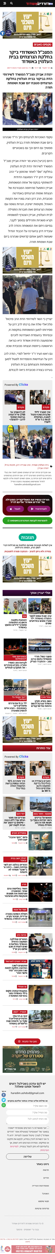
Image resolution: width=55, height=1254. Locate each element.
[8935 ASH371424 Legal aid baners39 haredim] (27, 37)
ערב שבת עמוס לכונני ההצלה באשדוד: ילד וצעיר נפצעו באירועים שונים (40, 619)
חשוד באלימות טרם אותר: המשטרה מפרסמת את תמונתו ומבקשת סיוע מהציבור (15, 892)
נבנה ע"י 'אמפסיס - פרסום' (27, 1229)
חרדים (46, 1177)
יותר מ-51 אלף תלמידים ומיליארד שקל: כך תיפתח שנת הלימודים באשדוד (16, 1019)
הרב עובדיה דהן (23, 464)
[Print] (27, 1071)
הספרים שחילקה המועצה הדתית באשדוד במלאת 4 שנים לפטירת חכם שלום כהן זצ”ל (18, 944)
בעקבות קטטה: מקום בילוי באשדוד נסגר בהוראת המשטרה (16, 993)
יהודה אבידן (43, 468)
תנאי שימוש (43, 1201)
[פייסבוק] (4, 1095)
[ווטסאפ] (4, 1105)
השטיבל (45, 1193)
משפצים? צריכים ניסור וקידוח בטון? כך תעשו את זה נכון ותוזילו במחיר (41, 821)
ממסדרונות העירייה (40, 1185)
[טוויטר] (4, 1100)
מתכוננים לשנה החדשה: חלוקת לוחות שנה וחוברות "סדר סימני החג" (16, 969)
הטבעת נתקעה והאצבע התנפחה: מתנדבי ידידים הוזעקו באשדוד (16, 623)
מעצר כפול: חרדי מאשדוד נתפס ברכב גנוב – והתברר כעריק (40, 659)
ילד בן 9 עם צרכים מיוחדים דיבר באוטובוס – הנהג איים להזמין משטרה (15, 706)
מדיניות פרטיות (42, 1208)
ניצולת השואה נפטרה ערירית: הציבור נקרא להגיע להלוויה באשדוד (15, 916)
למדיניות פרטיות (13, 1239)
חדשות (46, 1170)
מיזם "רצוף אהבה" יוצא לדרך (17, 838)
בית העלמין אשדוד (40, 464)
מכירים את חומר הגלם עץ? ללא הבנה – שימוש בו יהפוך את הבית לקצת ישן (14, 821)
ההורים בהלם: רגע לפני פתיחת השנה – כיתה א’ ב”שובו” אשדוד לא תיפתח (15, 868)
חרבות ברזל (10, 464)
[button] (2, 33)
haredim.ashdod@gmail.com (27, 1093)
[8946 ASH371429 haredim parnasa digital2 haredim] (27, 1252)
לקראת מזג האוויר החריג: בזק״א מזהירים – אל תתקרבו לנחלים (15, 665)
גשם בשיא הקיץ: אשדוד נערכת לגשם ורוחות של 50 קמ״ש (41, 703)
